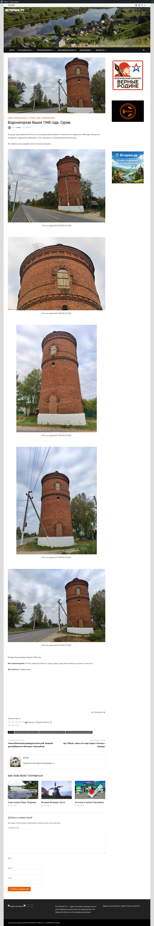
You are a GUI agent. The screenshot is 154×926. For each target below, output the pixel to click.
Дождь (18, 127)
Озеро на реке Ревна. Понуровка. (22, 802)
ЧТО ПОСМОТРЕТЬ (25, 50)
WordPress (51, 923)
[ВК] (139, 5)
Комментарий (14, 828)
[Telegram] (142, 5)
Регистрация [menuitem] (14, 2)
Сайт (10, 878)
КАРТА (12, 50)
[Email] (145, 5)
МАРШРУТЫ (100, 50)
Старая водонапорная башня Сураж (79, 732)
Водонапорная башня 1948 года (26, 732)
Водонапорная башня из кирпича (52, 732)
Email (10, 868)
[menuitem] (2, 1)
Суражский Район (48, 118)
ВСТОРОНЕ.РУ (31, 923)
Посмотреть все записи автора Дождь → (38, 763)
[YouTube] (136, 5)
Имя (10, 858)
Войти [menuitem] (6, 2)
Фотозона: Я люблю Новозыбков (89, 802)
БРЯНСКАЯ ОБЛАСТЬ (44, 50)
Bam (58, 923)
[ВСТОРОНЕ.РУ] (77, 27)
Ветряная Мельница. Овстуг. (53, 802)
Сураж (38, 118)
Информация (85, 50)
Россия (32, 118)
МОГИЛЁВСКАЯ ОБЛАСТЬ (67, 50)
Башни (10, 118)
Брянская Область (21, 118)
